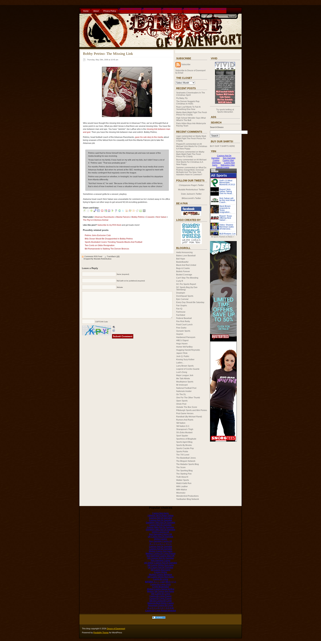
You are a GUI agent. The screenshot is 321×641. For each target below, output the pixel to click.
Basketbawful (182, 262)
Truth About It (182, 477)
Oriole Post (181, 404)
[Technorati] (140, 211)
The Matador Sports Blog (187, 464)
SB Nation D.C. (183, 426)
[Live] (130, 211)
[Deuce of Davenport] (191, 215)
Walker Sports (182, 480)
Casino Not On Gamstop (160, 525)
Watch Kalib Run (183, 483)
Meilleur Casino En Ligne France (161, 553)
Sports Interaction (225, 112)
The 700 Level (182, 455)
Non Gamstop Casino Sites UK (161, 556)
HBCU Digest (182, 340)
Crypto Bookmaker (160, 587)
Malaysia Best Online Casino (160, 603)
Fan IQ (179, 309)
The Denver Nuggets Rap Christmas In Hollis (187, 102)
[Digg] (88, 211)
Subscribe (185, 64)
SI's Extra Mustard (184, 432)
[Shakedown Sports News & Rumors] (159, 618)
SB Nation (180, 423)
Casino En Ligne (160, 579)
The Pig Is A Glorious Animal (95, 220)
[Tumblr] (144, 211)
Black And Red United (186, 265)
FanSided (180, 315)
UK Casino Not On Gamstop (160, 536)
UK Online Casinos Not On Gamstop (160, 563)
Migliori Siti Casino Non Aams (160, 591)
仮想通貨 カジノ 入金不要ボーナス (160, 582)
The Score (181, 467)
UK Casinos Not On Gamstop (160, 558)
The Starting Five (184, 474)
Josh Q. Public (182, 356)
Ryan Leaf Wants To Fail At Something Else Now (188, 108)
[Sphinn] (91, 211)
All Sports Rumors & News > (222, 237)
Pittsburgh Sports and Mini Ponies (191, 410)
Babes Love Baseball (186, 255)
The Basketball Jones (186, 458)
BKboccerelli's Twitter (191, 198)
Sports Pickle (182, 451)
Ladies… (180, 363)
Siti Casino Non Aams (160, 570)
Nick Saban (161, 217)
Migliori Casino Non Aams (160, 551)
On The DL (181, 394)
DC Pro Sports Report (186, 284)
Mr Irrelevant (182, 385)
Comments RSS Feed (93, 256)
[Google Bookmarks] (105, 211)
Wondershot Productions (187, 496)
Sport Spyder (182, 436)
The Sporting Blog (184, 470)
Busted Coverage (184, 274)
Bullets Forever (183, 271)
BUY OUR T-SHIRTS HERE (222, 146)
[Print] (84, 211)
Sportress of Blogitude (186, 439)
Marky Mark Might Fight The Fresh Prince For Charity (191, 113)
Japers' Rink (181, 353)
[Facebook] (98, 211)
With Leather (182, 486)
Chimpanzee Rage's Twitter (191, 185)
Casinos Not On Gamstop (129, 9)
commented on (191, 138)
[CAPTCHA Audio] (114, 327)
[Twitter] (123, 211)
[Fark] (116, 211)
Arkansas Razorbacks (104, 217)
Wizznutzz (180, 493)
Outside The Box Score (186, 407)
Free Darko (181, 328)
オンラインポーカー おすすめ (160, 608)
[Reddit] (137, 211)
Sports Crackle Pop (185, 448)
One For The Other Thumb (188, 397)
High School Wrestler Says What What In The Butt (191, 119)
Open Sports (182, 401)
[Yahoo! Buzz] (126, 211)
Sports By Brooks (184, 445)
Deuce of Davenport (116, 628)
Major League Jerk (184, 375)
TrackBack (113, 256)
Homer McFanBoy (184, 347)
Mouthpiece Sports (184, 382)
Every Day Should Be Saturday (190, 302)
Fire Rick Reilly (183, 321)
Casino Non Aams (190, 9)
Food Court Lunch (184, 324)
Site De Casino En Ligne (160, 601)
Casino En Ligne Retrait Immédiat (160, 610)
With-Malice (181, 489)
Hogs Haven (182, 343)
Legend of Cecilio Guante (187, 369)
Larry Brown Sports (185, 366)
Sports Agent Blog (184, 442)
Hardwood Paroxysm (185, 337)
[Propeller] (133, 211)
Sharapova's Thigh (184, 429)
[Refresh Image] (114, 330)
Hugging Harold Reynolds (188, 350)
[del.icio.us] (95, 211)
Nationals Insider (184, 391)
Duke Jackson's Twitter (191, 194)
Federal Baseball (184, 318)
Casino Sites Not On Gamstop (160, 527)
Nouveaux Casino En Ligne (160, 605)
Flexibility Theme (101, 632)
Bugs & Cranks (183, 268)
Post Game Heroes (184, 413)
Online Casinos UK (160, 532)
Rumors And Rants (184, 420)
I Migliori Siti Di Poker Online (161, 515)
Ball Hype (180, 259)
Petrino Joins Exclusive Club (98, 235)
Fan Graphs (181, 305)
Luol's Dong (181, 372)
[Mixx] (102, 211)
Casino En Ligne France (160, 596)
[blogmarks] (112, 211)
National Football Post (186, 388)
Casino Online (160, 572)
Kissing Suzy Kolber (185, 359)
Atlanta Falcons (123, 217)
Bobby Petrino (138, 217)
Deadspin (180, 293)
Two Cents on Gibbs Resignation (100, 245)
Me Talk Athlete (183, 378)
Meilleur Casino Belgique (160, 574)
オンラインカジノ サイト (160, 544)
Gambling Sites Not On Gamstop (160, 522)
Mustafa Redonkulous (103, 259)
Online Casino (160, 539)
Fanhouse (180, 312)
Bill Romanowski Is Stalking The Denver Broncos (107, 249)
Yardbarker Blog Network (187, 499)
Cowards (150, 217)
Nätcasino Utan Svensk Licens (212, 9)
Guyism (179, 334)
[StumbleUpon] (119, 211)
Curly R (179, 281)
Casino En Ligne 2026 (160, 584)
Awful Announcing (184, 252)
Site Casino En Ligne (160, 594)
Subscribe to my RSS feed (109, 225)
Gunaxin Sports (183, 331)
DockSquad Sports (184, 296)
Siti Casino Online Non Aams (160, 565)
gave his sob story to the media (149, 137)
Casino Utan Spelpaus (171, 9)
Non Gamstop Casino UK (160, 534)
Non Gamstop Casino (151, 9)
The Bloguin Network (185, 461)
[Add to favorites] (109, 211)
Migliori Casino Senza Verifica (160, 589)
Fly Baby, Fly (182, 98)
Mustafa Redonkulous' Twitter (191, 189)
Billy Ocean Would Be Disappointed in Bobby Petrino (109, 239)
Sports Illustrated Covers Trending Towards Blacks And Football (113, 242)
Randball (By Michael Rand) (189, 416)
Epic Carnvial (182, 299)
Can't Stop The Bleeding (187, 278)
